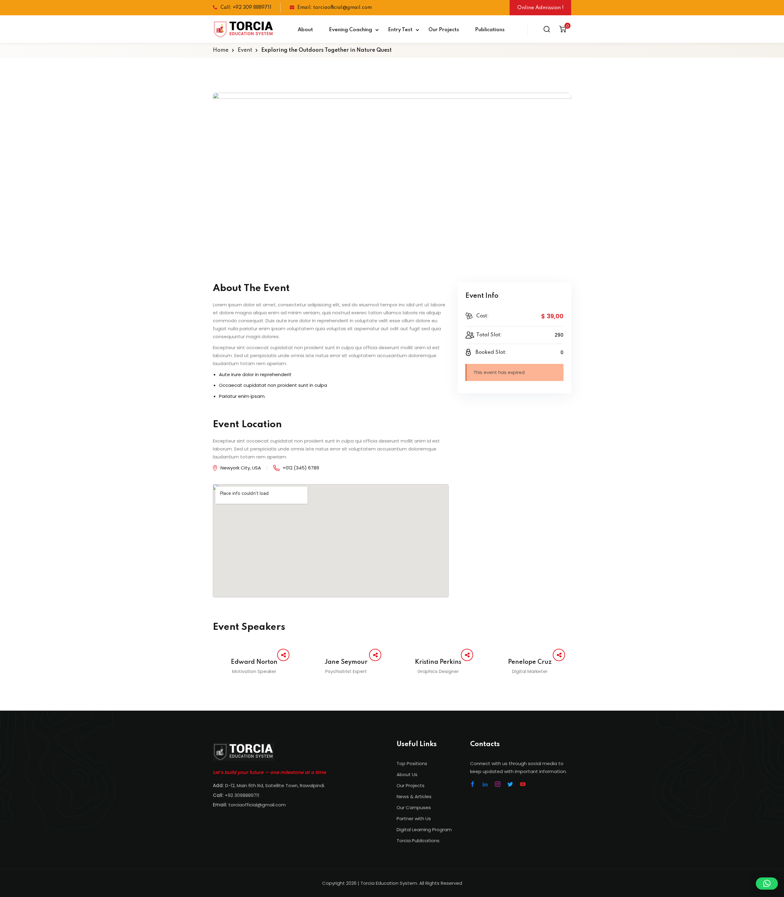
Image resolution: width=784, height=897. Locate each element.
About (305, 29)
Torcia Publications (418, 840)
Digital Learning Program (424, 829)
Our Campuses (414, 807)
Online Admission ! (540, 7)
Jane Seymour (346, 662)
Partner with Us (414, 818)
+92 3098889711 (242, 795)
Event (245, 50)
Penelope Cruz (530, 662)
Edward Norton (254, 662)
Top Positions (412, 763)
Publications (490, 29)
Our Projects (443, 29)
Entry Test (400, 29)
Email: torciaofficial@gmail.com (334, 7)
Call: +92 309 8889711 (246, 7)
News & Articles (414, 796)
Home (220, 50)
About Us (407, 774)
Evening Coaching (350, 29)
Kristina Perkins (438, 662)
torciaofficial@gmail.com (249, 805)
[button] (767, 883)
